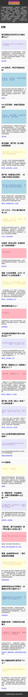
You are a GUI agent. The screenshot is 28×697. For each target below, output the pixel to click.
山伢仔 (13, 15)
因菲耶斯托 (5, 326)
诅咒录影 (4, 136)
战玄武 (3, 98)
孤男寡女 (17, 10)
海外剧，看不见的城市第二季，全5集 (11, 546)
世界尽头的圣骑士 (7, 18)
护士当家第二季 (10, 13)
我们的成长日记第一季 (12, 9)
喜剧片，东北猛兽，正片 (8, 358)
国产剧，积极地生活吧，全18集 (10, 203)
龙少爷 (24, 16)
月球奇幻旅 (5, 615)
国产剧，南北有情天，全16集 (9, 168)
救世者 (15, 20)
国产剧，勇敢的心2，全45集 (9, 394)
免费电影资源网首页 (7, 7)
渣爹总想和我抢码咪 (7, 455)
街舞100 (17, 7)
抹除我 (3, 486)
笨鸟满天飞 (7, 12)
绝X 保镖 (4, 688)
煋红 (11, 10)
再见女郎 (4, 266)
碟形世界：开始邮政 (7, 520)
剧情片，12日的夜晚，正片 (9, 299)
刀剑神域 (16, 18)
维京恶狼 (4, 61)
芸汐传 (19, 15)
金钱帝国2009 (5, 579)
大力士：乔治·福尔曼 (7, 236)
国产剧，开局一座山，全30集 (9, 427)
